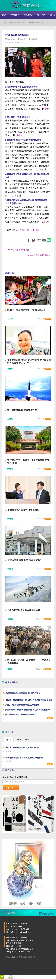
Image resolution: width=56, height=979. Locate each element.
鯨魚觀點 (28, 15)
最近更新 (15, 15)
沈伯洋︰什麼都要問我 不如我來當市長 (26, 310)
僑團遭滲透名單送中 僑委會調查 (23, 510)
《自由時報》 (23, 230)
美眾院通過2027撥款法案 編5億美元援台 (22, 693)
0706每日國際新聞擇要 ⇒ (39, 255)
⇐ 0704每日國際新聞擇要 (17, 250)
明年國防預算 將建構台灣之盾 (22, 410)
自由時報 (23, 39)
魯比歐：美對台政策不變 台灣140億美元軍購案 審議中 (28, 700)
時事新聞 (41, 15)
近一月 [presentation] (18, 740)
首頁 (4, 15)
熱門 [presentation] (27, 740)
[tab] (9, 739)
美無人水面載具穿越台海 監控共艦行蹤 (22, 705)
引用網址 (18, 135)
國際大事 (21, 22)
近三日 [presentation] (8, 740)
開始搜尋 (9, 788)
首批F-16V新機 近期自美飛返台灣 (23, 610)
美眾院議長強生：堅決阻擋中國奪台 (21, 714)
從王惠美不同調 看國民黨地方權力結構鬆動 (24, 757)
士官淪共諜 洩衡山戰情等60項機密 (24, 560)
